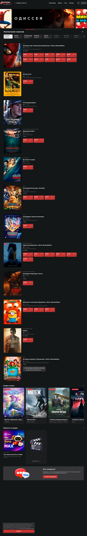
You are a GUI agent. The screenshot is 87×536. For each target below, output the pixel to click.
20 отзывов (25, 50)
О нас (65, 3)
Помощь (71, 3)
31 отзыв (25, 193)
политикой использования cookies (26, 528)
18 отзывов (25, 335)
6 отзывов (25, 250)
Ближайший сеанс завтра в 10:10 (33, 370)
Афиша (60, 3)
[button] (12, 19)
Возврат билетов (21, 3)
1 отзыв (24, 136)
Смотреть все (35, 461)
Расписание (52, 3)
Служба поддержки (50, 476)
